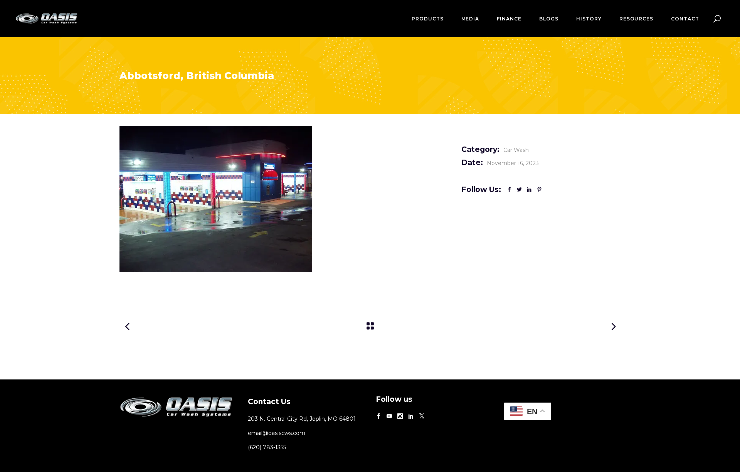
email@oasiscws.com (276, 433)
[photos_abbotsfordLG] (284, 199)
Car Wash (516, 150)
